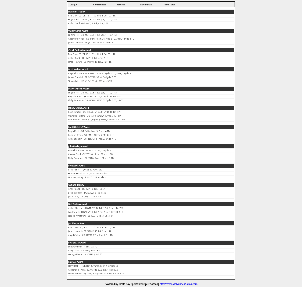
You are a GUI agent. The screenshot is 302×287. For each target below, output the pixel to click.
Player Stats (146, 4)
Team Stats (169, 4)
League (73, 4)
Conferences (99, 4)
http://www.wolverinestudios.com (178, 284)
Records (121, 4)
